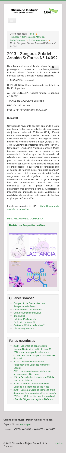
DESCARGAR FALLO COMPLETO (25, 218)
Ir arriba (58, 443)
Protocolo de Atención (25, 322)
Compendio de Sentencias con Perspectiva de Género (29, 304)
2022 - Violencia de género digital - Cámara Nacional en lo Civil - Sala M (32, 347)
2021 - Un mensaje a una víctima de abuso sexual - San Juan (32, 372)
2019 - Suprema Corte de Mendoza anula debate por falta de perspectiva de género (35, 391)
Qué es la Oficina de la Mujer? (29, 325)
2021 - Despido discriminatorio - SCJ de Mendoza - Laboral (34, 378)
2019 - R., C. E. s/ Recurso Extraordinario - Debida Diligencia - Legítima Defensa (35, 397)
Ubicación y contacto (24, 328)
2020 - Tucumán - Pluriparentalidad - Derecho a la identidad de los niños (32, 385)
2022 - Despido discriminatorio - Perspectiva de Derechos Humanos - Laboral (32, 364)
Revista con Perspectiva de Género (28, 225)
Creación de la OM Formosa (28, 309)
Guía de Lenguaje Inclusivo (27, 312)
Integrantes (19, 315)
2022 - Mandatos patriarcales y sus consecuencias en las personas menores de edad (34, 355)
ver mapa (25, 424)
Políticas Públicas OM (25, 319)
